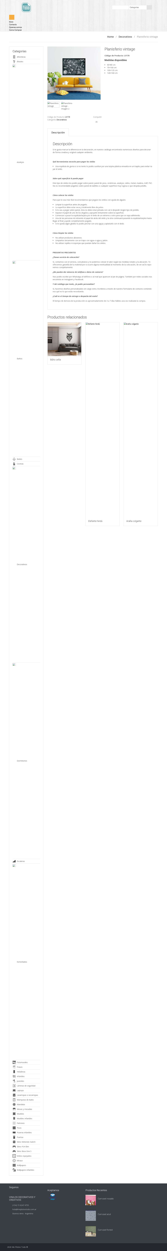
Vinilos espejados (24, 1156)
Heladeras (21, 1071)
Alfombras (21, 57)
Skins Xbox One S (24, 1151)
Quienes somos (15, 27)
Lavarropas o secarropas (27, 1095)
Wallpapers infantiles (25, 1170)
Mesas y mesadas (24, 1109)
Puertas (20, 1137)
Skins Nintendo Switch (26, 1142)
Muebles (20, 1114)
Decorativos (125, 36)
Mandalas (21, 1104)
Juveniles (20, 1081)
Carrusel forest (105, 1229)
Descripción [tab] (58, 132)
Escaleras (21, 861)
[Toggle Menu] (11, 17)
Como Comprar (15, 30)
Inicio (11, 22)
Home (110, 36)
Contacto (13, 25)
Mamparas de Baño (25, 1100)
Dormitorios (22, 761)
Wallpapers (21, 1165)
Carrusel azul (104, 1214)
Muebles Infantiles (24, 1118)
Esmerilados (22, 962)
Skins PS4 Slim (23, 1146)
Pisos (19, 1128)
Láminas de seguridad (26, 1085)
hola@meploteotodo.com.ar (24, 1209)
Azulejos (20, 162)
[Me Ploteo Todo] (26, 7)
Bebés (19, 459)
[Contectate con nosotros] (25, 1187)
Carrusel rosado (106, 1198)
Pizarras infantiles (24, 1132)
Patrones (21, 1123)
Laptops (20, 1090)
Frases (19, 1067)
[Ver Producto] (64, 339)
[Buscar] (149, 7)
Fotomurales (22, 1062)
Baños (19, 358)
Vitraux (20, 1160)
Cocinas (20, 463)
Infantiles (21, 1076)
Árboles (20, 61)
